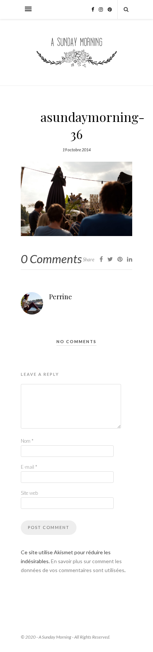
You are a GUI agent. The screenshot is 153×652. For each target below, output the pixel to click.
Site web (29, 493)
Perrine (60, 296)
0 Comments (51, 259)
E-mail (29, 467)
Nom (27, 441)
